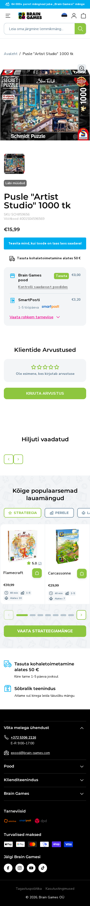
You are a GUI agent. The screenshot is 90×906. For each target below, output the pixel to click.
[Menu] (9, 16)
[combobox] (45, 28)
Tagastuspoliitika (29, 888)
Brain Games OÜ (51, 897)
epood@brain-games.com (30, 753)
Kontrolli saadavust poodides (43, 287)
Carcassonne (59, 573)
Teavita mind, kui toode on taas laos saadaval (45, 243)
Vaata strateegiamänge (45, 631)
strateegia (25, 513)
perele (62, 513)
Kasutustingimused (60, 888)
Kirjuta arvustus (45, 393)
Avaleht (11, 53)
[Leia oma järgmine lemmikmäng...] (80, 28)
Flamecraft (13, 573)
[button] (22, 615)
